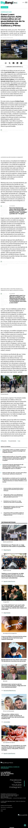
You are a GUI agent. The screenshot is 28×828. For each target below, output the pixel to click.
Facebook (16, 780)
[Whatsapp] (5, 63)
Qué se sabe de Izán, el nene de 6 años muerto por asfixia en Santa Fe (15, 473)
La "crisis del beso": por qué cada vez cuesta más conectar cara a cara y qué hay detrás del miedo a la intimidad (13, 607)
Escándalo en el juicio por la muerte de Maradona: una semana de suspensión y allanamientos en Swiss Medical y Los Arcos (15, 480)
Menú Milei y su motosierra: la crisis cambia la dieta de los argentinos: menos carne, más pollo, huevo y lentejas (13, 748)
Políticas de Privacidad (6, 805)
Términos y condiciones (6, 807)
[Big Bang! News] (9, 2)
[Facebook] (13, 63)
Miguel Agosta (7, 549)
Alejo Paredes (7, 612)
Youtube (17, 784)
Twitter (17, 782)
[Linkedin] (17, 63)
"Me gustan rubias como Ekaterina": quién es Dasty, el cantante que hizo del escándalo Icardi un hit (13, 496)
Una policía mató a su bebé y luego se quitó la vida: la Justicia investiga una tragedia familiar (14, 451)
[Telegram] (21, 63)
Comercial (3, 809)
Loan (19, 441)
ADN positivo (4, 441)
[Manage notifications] (25, 825)
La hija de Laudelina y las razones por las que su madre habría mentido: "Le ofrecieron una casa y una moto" (17, 299)
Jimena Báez (7, 722)
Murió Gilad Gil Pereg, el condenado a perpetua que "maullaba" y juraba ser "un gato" (18, 211)
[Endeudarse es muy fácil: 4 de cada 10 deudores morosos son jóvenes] (14, 650)
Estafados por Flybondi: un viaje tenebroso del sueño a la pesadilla (13, 501)
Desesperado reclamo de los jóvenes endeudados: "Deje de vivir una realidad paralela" (13, 507)
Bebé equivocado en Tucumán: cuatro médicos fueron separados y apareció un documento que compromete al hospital (14, 458)
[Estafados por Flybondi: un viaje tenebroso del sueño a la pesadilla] (14, 533)
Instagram (15, 787)
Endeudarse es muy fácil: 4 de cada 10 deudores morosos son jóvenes (13, 660)
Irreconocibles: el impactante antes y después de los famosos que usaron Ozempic (13, 489)
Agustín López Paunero (9, 581)
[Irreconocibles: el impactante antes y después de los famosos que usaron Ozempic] (14, 624)
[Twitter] (9, 63)
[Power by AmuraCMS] (22, 815)
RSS (2, 810)
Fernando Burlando (12, 441)
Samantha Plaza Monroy (10, 690)
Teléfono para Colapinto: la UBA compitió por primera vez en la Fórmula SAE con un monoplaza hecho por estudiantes (12, 576)
